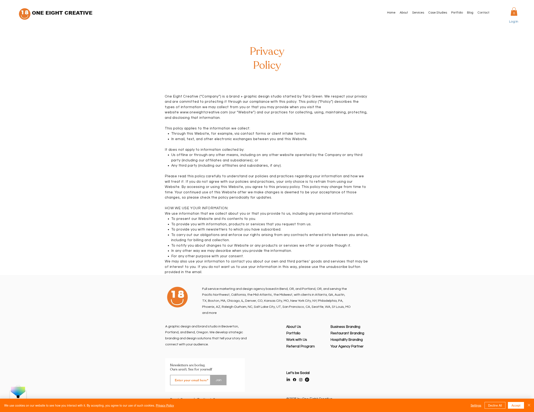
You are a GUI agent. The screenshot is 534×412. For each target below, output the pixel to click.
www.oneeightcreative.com (204, 112)
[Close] (528, 405)
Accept (515, 405)
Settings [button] (476, 405)
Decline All (495, 405)
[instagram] (301, 380)
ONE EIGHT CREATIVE (62, 13)
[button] (418, 13)
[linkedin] (288, 380)
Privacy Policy (165, 405)
